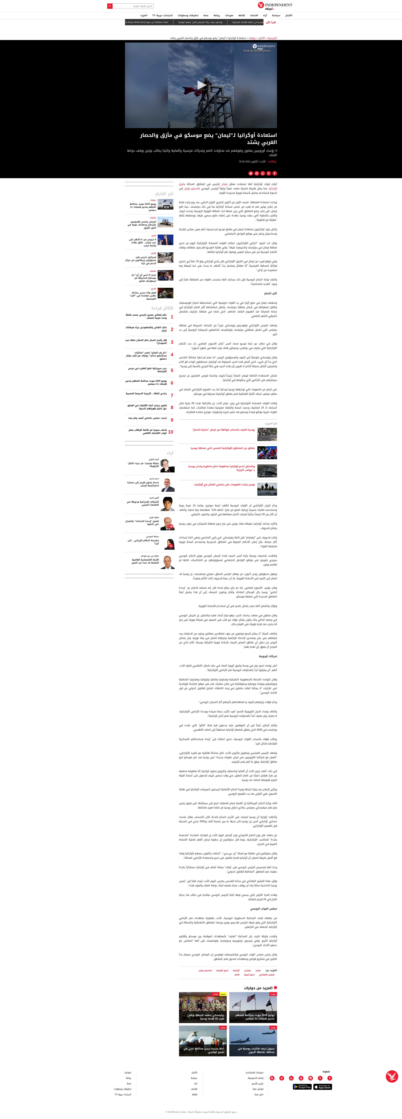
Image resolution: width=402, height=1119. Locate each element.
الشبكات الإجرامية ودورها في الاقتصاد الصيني (143, 503)
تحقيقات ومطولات (188, 15)
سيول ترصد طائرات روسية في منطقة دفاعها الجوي (256, 1050)
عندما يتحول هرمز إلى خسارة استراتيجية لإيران (143, 484)
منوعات (229, 15)
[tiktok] (281, 1078)
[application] (201, 85)
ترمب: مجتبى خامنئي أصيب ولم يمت (147, 418)
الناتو (237, 974)
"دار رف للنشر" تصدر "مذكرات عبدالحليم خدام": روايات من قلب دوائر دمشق (146, 356)
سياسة (276, 15)
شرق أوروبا (249, 974)
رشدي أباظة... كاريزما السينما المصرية (146, 393)
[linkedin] (291, 1078)
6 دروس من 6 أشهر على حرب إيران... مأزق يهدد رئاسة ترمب (142, 242)
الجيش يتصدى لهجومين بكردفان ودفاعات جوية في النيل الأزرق (142, 225)
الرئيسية (272, 38)
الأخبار (288, 15)
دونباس (247, 970)
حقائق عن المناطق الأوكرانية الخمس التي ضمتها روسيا (223, 448)
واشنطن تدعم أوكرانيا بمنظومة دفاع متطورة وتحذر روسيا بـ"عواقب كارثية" (221, 468)
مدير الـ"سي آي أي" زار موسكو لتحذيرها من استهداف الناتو (143, 278)
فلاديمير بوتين (192, 188)
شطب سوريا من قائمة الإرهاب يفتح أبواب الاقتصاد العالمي (148, 431)
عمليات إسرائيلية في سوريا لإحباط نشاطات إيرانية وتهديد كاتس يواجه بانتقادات (164, 22)
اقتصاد (254, 15)
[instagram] (310, 1078)
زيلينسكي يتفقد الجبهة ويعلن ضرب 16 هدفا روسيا (205, 1017)
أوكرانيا (236, 970)
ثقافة (241, 15)
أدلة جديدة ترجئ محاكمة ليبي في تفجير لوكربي (203, 1050)
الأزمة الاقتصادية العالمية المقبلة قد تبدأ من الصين (145, 561)
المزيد (143, 15)
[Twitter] (320, 1078)
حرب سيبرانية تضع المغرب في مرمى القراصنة (147, 370)
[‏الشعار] (264, 47)
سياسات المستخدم (254, 1072)
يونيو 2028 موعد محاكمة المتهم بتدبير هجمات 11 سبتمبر (254, 1017)
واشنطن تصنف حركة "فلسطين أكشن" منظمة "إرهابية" (228, 22)
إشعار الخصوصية (255, 1078)
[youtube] (301, 1078)
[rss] (272, 1078)
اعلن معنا (259, 1094)
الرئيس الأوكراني (266, 974)
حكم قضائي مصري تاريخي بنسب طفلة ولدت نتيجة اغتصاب (146, 316)
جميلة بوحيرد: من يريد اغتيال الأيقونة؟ (143, 465)
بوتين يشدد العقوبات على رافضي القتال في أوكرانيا (224, 485)
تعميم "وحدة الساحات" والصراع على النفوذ (142, 522)
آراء (265, 15)
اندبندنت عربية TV (162, 15)
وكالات (272, 161)
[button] (201, 85)
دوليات (252, 38)
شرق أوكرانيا (222, 970)
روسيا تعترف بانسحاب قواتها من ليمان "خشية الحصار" (223, 430)
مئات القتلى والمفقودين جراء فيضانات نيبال (146, 329)
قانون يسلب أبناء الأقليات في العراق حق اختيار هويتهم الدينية (147, 407)
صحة (205, 15)
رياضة (216, 15)
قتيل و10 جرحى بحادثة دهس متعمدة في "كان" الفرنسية (143, 296)
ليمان (224, 184)
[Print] (250, 173)
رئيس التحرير (257, 1083)
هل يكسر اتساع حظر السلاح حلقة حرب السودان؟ (146, 341)
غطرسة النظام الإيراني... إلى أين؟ (143, 542)
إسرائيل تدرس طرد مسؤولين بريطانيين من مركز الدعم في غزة (140, 260)
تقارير (154, 235)
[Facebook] (329, 1078)
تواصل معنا (258, 1089)
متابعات (153, 217)
